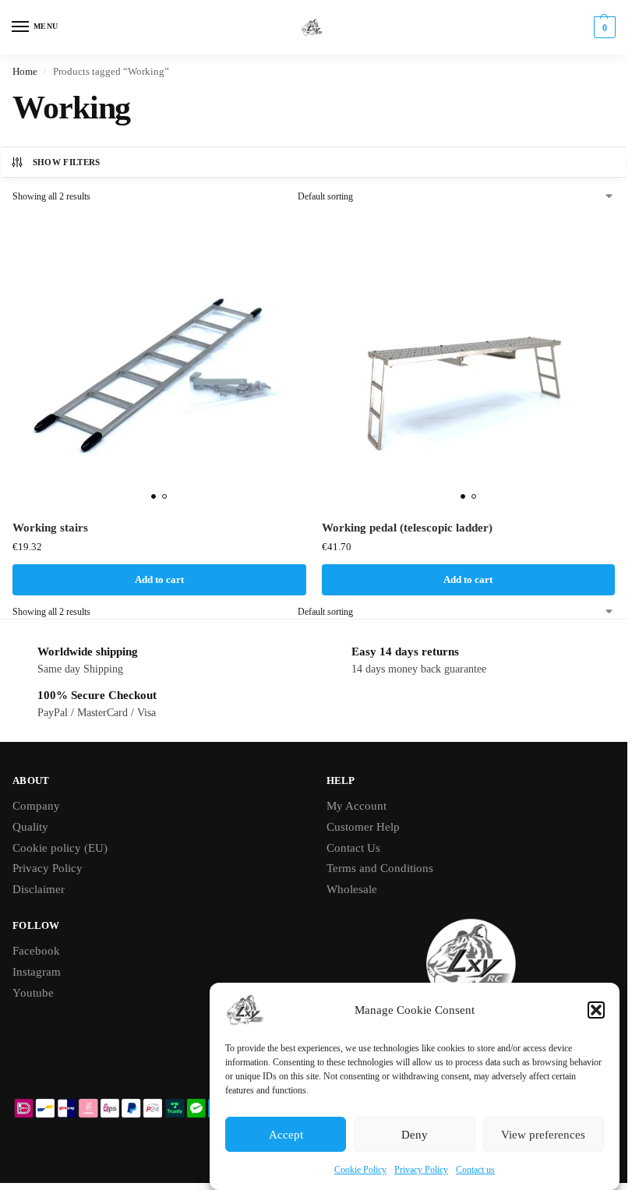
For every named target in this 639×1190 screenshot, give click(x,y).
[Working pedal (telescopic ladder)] (469, 362)
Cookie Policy (360, 1169)
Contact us (475, 1169)
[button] (596, 1010)
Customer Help (363, 827)
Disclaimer (38, 889)
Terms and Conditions (380, 868)
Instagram (36, 972)
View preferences (543, 1134)
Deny (414, 1134)
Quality (30, 827)
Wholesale (352, 889)
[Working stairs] (159, 362)
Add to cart (159, 579)
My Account (357, 806)
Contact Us (353, 848)
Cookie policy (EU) (60, 848)
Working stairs (50, 527)
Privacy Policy (421, 1169)
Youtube (33, 993)
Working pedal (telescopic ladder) (407, 527)
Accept (286, 1134)
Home (24, 71)
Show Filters (67, 162)
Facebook (36, 951)
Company (36, 806)
